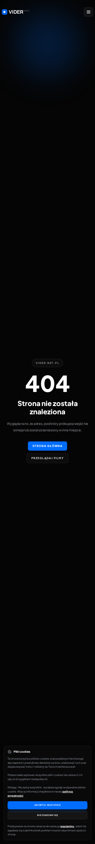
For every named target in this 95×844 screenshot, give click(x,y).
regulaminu (67, 826)
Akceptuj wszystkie (47, 805)
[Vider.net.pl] (16, 12)
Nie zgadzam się (47, 815)
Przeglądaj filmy (47, 458)
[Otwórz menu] (88, 12)
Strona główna (48, 446)
